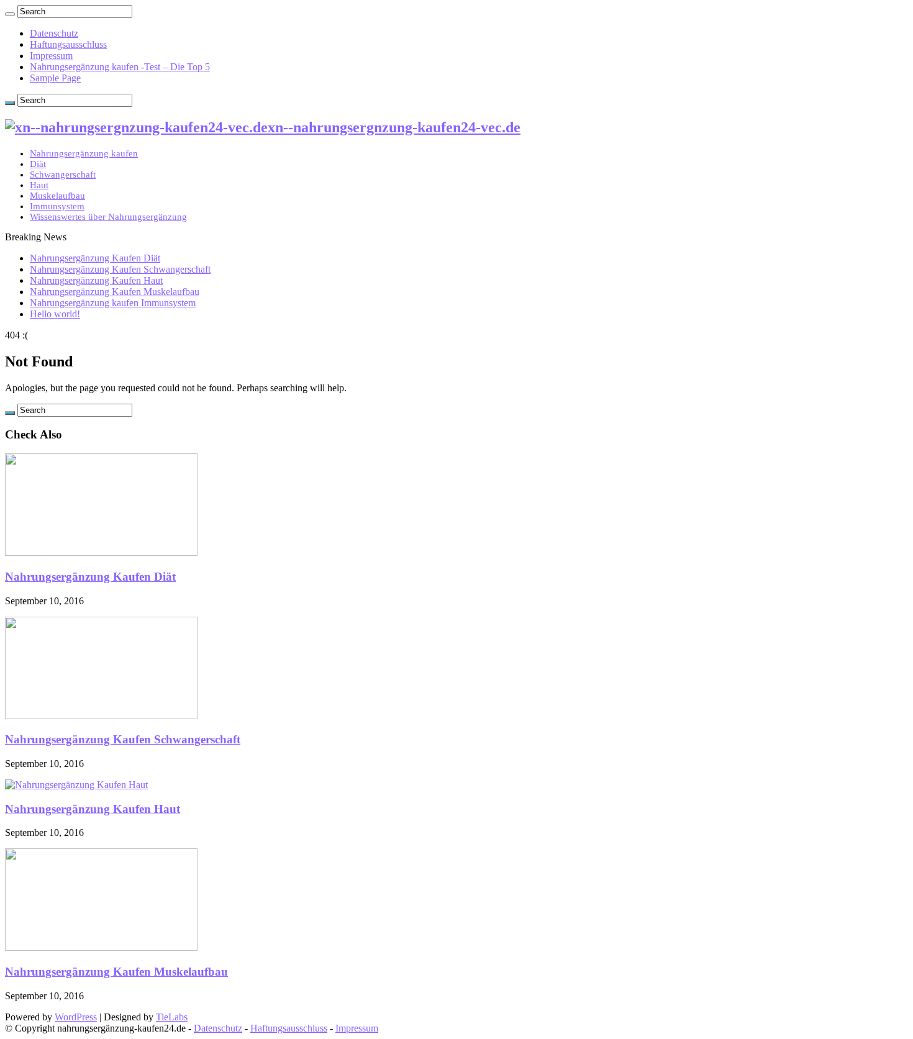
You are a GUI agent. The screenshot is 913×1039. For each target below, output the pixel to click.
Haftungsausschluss (68, 44)
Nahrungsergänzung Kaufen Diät (95, 258)
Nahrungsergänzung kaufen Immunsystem (113, 302)
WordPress (76, 1017)
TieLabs (172, 1017)
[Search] (10, 14)
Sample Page (55, 78)
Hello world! (55, 314)
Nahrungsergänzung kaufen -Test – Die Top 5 (120, 66)
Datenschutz (54, 33)
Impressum (51, 55)
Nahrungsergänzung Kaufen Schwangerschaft (120, 269)
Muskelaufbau (57, 196)
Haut (39, 185)
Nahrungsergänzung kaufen (84, 153)
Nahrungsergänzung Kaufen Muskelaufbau (114, 291)
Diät (38, 164)
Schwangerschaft (63, 174)
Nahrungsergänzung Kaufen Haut (96, 280)
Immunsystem (57, 206)
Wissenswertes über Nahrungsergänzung (108, 217)
